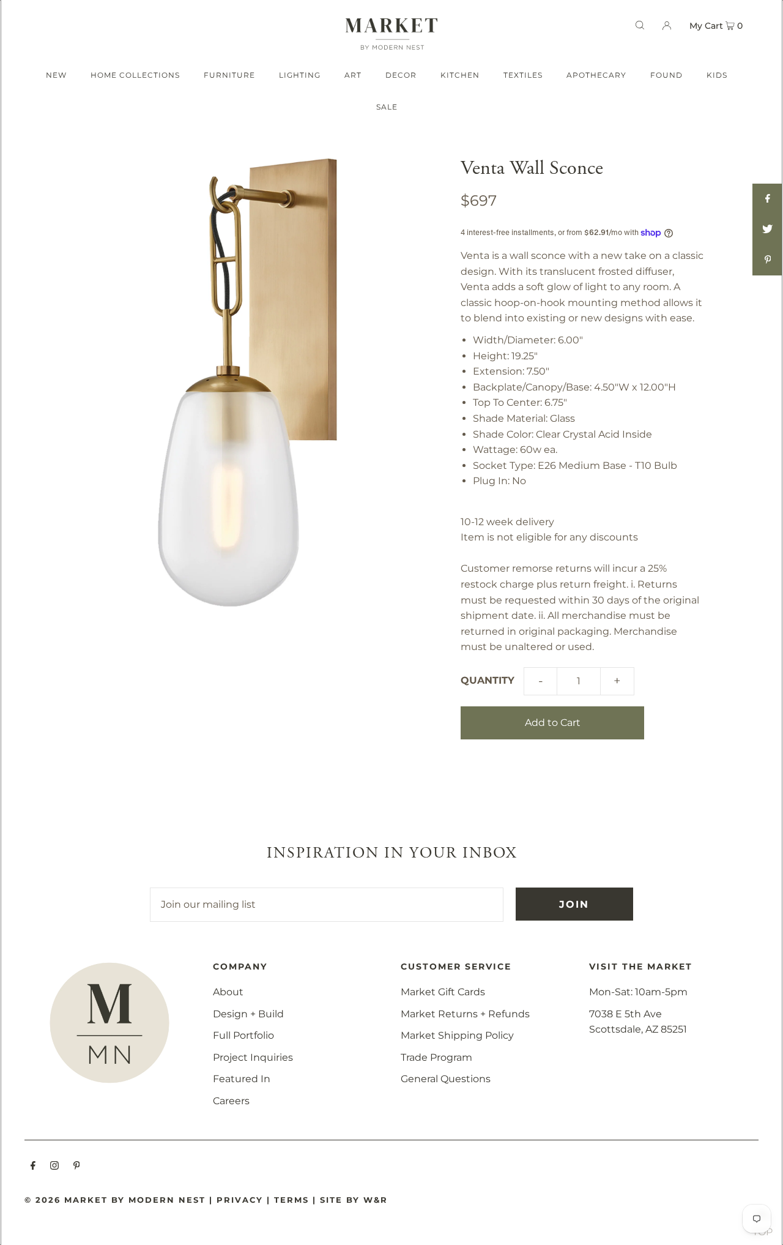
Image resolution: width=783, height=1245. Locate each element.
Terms (291, 1200)
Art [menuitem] (353, 75)
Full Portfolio (243, 1035)
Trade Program (436, 1057)
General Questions (446, 1079)
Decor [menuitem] (401, 75)
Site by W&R (354, 1200)
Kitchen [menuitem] (460, 75)
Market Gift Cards (443, 992)
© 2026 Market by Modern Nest (115, 1200)
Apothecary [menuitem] (596, 75)
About (228, 992)
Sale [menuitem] (387, 106)
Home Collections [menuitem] (135, 75)
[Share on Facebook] (767, 199)
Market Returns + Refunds (465, 1014)
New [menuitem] (56, 75)
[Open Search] (640, 25)
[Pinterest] (76, 1167)
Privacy (240, 1200)
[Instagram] (54, 1167)
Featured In (241, 1079)
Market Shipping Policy (457, 1035)
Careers (231, 1101)
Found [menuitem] (666, 75)
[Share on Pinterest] (767, 260)
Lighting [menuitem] (300, 75)
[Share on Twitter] (767, 229)
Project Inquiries (253, 1057)
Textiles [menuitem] (523, 75)
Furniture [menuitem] (229, 75)
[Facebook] (33, 1167)
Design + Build (248, 1014)
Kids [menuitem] (717, 75)
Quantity (487, 680)
